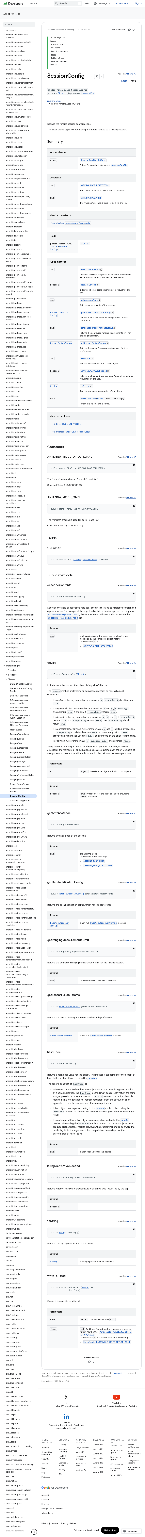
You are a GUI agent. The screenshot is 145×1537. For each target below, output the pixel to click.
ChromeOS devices (81, 1457)
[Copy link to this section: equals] (58, 663)
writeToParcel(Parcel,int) (63, 614)
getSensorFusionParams (93, 343)
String (53, 386)
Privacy (62, 1469)
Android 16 (98, 1449)
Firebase (45, 1504)
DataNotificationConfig (71, 893)
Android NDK (116, 1475)
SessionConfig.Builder (93, 160)
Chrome (45, 1499)
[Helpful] (129, 30)
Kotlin (124, 80)
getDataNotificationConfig (96, 312)
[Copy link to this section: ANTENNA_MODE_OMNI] (83, 497)
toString (85, 386)
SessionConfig (119, 165)
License (54, 1523)
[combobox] (68, 3)
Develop (70, 29)
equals (84, 284)
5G (60, 1474)
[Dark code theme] (134, 465)
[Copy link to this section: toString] (61, 1221)
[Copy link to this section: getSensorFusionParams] (82, 995)
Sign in (138, 3)
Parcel (100, 398)
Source (44, 1463)
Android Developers (55, 29)
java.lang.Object (54, 101)
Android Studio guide (117, 1451)
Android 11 (98, 1472)
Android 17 (98, 1444)
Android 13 (98, 1463)
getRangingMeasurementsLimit (97, 327)
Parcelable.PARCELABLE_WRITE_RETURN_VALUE (106, 1342)
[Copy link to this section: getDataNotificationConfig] (86, 882)
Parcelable (87, 93)
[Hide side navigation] (34, 1532)
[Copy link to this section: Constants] (67, 447)
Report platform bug (133, 1445)
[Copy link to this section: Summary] (65, 142)
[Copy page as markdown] (97, 76)
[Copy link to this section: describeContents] (74, 585)
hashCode (85, 358)
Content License (120, 1373)
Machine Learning (63, 1450)
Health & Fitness (62, 1457)
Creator (54, 246)
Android (45, 1447)
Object (61, 93)
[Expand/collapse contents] (63, 37)
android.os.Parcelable (78, 223)
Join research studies (134, 1468)
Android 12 (98, 1467)
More (32, 3)
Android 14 (98, 1458)
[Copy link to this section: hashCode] (63, 1052)
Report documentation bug (134, 1453)
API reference (12, 14)
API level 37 (131, 457)
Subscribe (110, 1530)
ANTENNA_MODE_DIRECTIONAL (95, 185)
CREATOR (85, 243)
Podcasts (45, 1477)
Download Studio (115, 1469)
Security (45, 1459)
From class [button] (66, 424)
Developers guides (115, 1458)
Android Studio (122, 3)
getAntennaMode (89, 300)
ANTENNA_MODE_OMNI (91, 197)
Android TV (81, 1470)
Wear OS (80, 1452)
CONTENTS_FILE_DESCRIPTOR (63, 618)
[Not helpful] (134, 30)
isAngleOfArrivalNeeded (94, 370)
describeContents (90, 269)
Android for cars (81, 1464)
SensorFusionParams (61, 343)
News (43, 1468)
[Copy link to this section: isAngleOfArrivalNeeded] (83, 1166)
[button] (18, 36)
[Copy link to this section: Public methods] (75, 575)
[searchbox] (19, 24)
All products (47, 1513)
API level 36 (131, 74)
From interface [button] (70, 223)
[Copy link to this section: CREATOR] (63, 548)
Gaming (62, 1444)
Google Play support (133, 1461)
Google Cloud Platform (52, 1508)
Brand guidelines (68, 1523)
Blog (43, 1472)
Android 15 (98, 1453)
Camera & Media (63, 1464)
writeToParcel (88, 398)
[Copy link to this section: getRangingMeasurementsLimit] (92, 940)
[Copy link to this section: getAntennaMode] (73, 813)
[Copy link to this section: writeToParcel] (69, 1276)
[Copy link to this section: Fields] (59, 538)
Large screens (82, 1447)
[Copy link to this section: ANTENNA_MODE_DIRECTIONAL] (95, 457)
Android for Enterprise (46, 1453)
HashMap (92, 1078)
